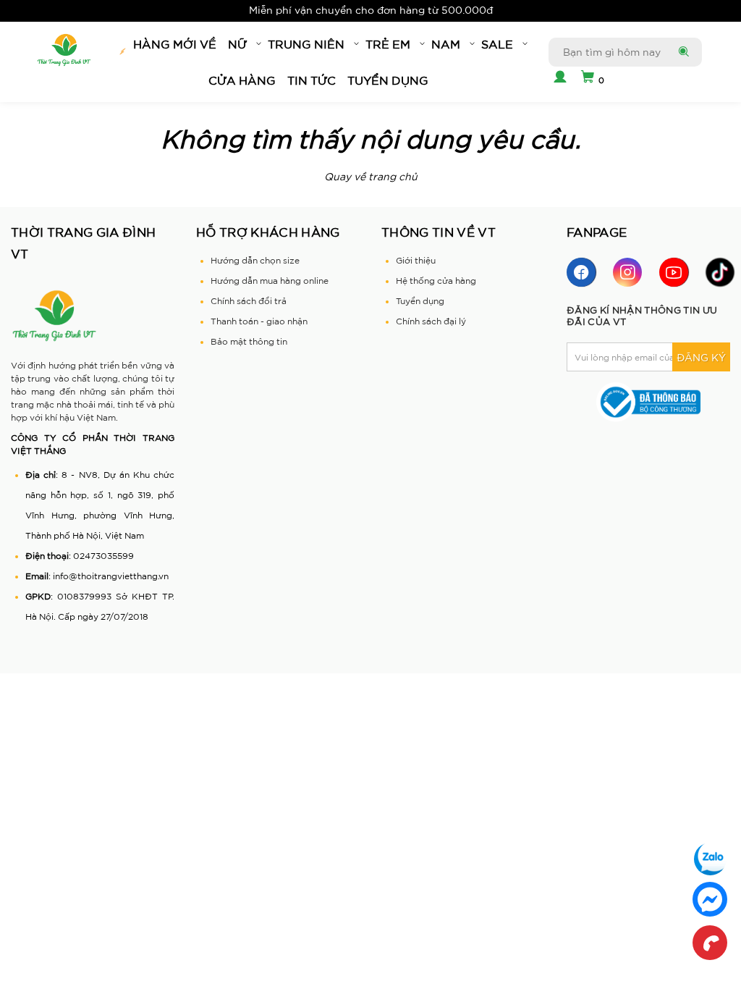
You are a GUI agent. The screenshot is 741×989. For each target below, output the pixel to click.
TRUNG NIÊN (306, 44)
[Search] (682, 52)
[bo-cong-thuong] (648, 401)
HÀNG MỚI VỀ (174, 44)
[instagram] (627, 272)
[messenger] (710, 899)
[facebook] (581, 272)
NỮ (237, 44)
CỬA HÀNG (242, 80)
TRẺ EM (387, 44)
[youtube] (673, 272)
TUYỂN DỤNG (387, 80)
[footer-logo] (54, 315)
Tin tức (311, 80)
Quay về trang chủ (371, 176)
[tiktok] (720, 272)
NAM (445, 44)
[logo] (64, 50)
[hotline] (710, 942)
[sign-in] (558, 78)
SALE (497, 44)
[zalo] (710, 858)
